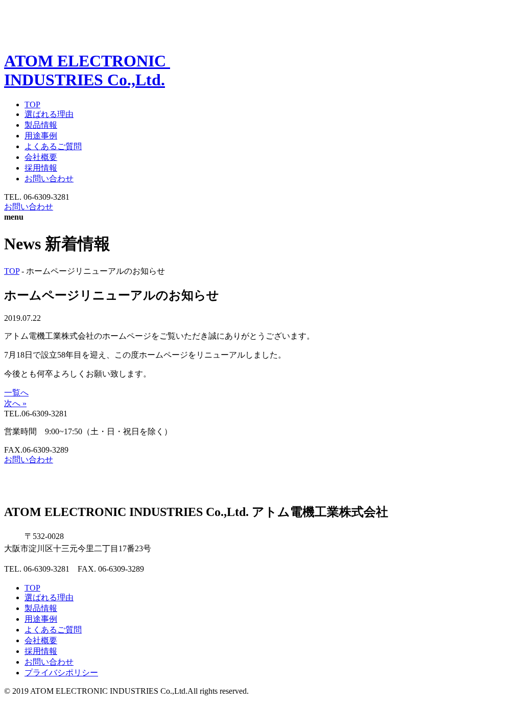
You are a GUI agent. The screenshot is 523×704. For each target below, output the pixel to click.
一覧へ (16, 392)
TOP (32, 104)
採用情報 (41, 167)
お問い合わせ (49, 178)
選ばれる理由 (49, 114)
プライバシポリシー (61, 672)
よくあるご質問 (53, 146)
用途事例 (41, 135)
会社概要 (41, 157)
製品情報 (41, 125)
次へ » (15, 403)
